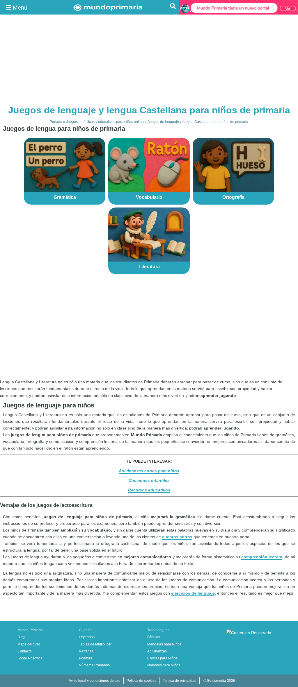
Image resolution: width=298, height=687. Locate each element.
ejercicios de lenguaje (193, 593)
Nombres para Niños (163, 665)
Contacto (24, 651)
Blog (21, 637)
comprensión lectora (261, 556)
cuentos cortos (177, 536)
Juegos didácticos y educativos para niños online (105, 122)
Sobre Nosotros (29, 658)
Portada (56, 122)
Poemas (85, 658)
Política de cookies (141, 680)
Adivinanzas (157, 651)
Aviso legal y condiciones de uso (94, 680)
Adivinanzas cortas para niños (149, 470)
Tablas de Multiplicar (95, 644)
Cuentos (85, 630)
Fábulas (153, 637)
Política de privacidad (179, 680)
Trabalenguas (158, 630)
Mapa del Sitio (28, 644)
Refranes (86, 651)
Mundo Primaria (30, 630)
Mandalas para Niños (164, 644)
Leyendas (87, 637)
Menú (19, 7)
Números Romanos (94, 665)
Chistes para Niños (162, 658)
